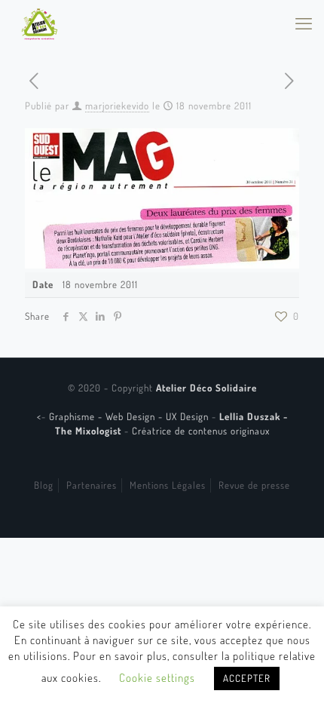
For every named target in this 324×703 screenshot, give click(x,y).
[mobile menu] (303, 22)
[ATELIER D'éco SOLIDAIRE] (39, 22)
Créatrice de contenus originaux (201, 431)
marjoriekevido (117, 106)
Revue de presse (254, 485)
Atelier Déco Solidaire (206, 388)
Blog (43, 485)
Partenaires (91, 485)
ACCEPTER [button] (247, 678)
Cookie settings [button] (157, 678)
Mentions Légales (168, 485)
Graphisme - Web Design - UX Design (130, 416)
